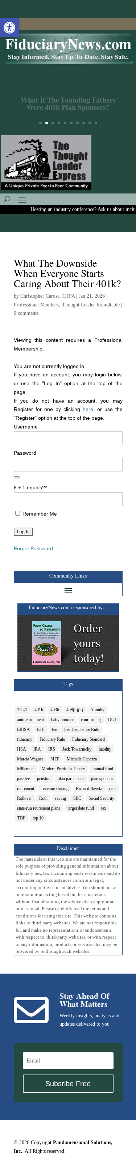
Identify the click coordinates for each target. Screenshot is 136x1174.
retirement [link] (25, 788)
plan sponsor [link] (102, 778)
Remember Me (39, 514)
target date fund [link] (80, 808)
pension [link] (43, 778)
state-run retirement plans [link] (38, 808)
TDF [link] (21, 818)
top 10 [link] (38, 818)
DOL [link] (112, 719)
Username (26, 427)
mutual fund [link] (102, 768)
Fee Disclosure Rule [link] (81, 729)
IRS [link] (51, 749)
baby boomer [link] (62, 719)
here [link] (88, 409)
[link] (9, 27)
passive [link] (23, 778)
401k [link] (38, 709)
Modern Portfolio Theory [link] (63, 768)
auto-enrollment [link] (30, 719)
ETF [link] (41, 729)
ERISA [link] (23, 729)
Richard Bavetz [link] (89, 788)
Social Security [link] (101, 798)
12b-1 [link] (22, 709)
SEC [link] (77, 798)
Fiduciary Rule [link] (52, 739)
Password (25, 453)
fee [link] (54, 729)
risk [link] (112, 788)
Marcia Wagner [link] (30, 759)
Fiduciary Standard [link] (88, 739)
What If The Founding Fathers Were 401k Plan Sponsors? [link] (68, 100)
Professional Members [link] (36, 305)
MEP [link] (54, 759)
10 (96, 123)
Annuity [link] (97, 709)
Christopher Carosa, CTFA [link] (47, 296)
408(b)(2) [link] (74, 709)
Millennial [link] (25, 768)
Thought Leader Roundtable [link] (91, 305)
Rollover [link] (24, 798)
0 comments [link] (26, 313)
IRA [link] (37, 749)
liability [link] (105, 749)
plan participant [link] (71, 778)
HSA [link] (21, 749)
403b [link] (54, 709)
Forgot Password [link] (33, 548)
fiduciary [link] (24, 739)
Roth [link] (43, 798)
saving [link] (60, 798)
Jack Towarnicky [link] (76, 749)
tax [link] (103, 808)
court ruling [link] (91, 719)
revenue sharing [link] (55, 788)
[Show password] (17, 477)
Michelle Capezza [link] (82, 759)
